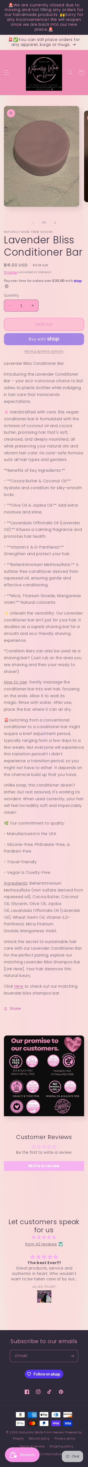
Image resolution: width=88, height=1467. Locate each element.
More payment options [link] (44, 351)
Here (19, 986)
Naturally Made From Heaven (41, 1432)
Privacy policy (65, 1439)
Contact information (46, 1454)
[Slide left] (33, 222)
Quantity (11, 295)
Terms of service (32, 1446)
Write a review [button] (44, 1166)
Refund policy (39, 1439)
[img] (44, 1237)
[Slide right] (55, 222)
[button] (6, 72)
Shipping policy (61, 1446)
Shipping (10, 272)
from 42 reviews (41, 1244)
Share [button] (15, 1008)
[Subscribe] (72, 1356)
